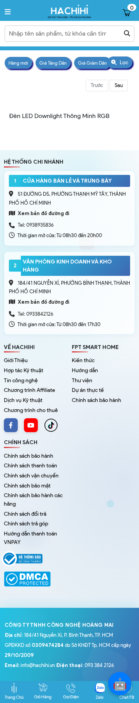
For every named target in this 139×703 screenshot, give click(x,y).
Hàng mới (18, 63)
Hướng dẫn (85, 370)
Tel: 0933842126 (35, 314)
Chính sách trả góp (26, 523)
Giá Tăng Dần (53, 63)
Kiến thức (83, 360)
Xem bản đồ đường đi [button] (43, 213)
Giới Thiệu (16, 360)
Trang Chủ (14, 697)
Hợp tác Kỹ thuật (23, 370)
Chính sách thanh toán (30, 465)
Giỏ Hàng (42, 697)
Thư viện (82, 380)
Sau (119, 85)
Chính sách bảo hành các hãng (33, 499)
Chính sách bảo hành (96, 400)
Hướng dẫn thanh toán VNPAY (30, 538)
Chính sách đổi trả (25, 514)
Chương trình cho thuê (31, 410)
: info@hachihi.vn (30, 665)
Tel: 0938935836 (36, 225)
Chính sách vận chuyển (31, 475)
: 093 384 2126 (85, 665)
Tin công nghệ (21, 380)
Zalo (99, 697)
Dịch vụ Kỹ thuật (23, 400)
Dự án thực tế (88, 390)
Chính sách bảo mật (27, 485)
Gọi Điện (71, 697)
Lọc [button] (123, 62)
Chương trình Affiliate (29, 390)
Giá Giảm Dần (92, 63)
